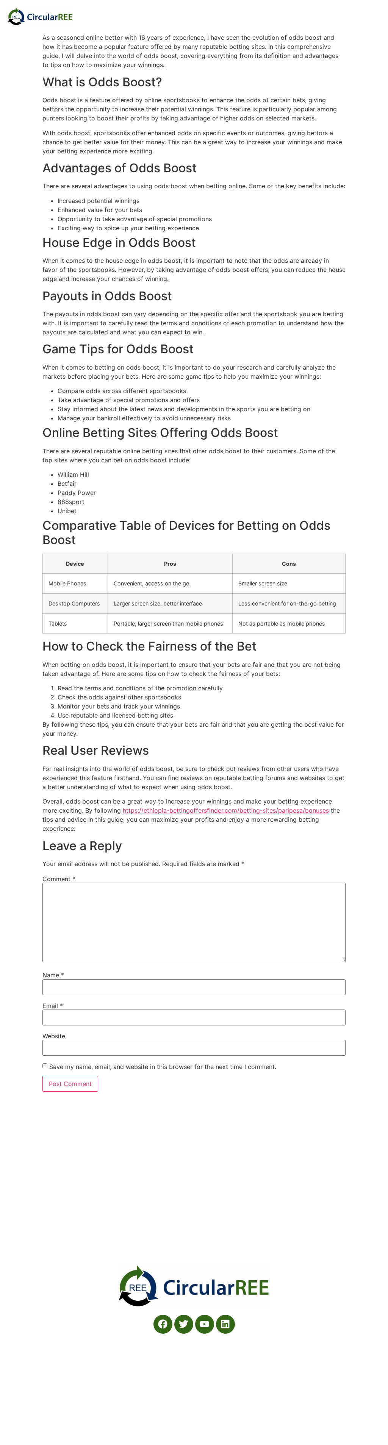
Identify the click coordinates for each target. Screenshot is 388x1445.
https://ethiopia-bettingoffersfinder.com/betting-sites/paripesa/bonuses (226, 810)
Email (52, 1006)
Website (53, 1036)
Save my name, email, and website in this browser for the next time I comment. (162, 1067)
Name (53, 975)
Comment (58, 879)
